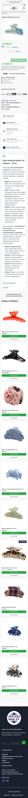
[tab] (14, 294)
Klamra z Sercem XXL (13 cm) (10, 331)
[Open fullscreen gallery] (23, 38)
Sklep (10, 12)
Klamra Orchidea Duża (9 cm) (9, 449)
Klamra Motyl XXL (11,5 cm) (9, 568)
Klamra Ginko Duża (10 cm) (9, 528)
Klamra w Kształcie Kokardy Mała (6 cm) (12, 489)
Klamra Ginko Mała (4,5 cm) (9, 686)
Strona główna (4, 12)
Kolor (3, 46)
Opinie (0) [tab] (5, 287)
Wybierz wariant (14, 336)
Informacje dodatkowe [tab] (9, 283)
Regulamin (5, 754)
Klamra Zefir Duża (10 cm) (9, 607)
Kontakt (4, 760)
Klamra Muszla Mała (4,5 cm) (9, 646)
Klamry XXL (16, 12)
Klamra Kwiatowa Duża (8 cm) (10, 410)
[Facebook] (3, 780)
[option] (15, 47)
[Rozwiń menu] (3, 8)
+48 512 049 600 (10, 770)
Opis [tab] (4, 156)
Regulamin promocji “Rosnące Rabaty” (12, 756)
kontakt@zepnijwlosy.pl (12, 772)
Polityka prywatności (7, 758)
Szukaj (24, 5)
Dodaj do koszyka (18, 60)
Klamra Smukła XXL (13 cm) (9, 371)
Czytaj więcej (9, 133)
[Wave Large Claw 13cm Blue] (14, 29)
